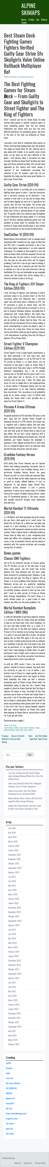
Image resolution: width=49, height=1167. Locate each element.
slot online (10, 1123)
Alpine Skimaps (30, 9)
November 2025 (14, 859)
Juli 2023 (12, 982)
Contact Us (28, 1163)
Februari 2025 (13, 898)
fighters (11, 727)
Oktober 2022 (13, 1022)
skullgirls (12, 730)
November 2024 (14, 912)
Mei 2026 (12, 832)
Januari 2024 (13, 956)
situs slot (9, 1078)
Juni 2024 (12, 934)
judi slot (9, 1108)
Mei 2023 (12, 991)
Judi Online (13, 725)
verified (30, 730)
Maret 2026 (13, 841)
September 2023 (14, 973)
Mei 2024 (12, 938)
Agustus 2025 (13, 872)
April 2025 (12, 890)
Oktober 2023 (13, 969)
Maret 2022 (13, 1039)
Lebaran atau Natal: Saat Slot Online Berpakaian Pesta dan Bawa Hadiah (22, 792)
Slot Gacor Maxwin (13, 1083)
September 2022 (14, 1026)
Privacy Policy (40, 1163)
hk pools (9, 1068)
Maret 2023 (13, 1000)
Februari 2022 (13, 1044)
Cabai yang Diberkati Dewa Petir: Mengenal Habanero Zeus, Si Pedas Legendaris (24, 785)
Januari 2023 (13, 1009)
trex (13, 1158)
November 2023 (14, 964)
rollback (6, 730)
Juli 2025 (12, 876)
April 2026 (12, 837)
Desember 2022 (14, 1013)
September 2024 (14, 920)
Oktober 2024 (13, 916)
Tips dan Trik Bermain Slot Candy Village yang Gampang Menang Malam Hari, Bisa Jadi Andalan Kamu (25, 776)
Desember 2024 (14, 907)
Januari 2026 (13, 850)
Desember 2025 (14, 854)
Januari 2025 (13, 903)
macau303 (10, 1103)
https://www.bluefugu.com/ (16, 1113)
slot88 (8, 1063)
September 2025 (14, 867)
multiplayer (31, 727)
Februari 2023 (13, 1004)
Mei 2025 (12, 885)
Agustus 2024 (13, 925)
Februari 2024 (13, 951)
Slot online (10, 1133)
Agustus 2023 (13, 978)
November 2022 (14, 1017)
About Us (17, 1163)
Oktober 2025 (13, 863)
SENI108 (9, 1093)
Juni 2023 (12, 986)
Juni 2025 (12, 881)
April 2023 (12, 995)
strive (21, 730)
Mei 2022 (12, 1031)
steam (17, 730)
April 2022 (12, 1035)
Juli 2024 (12, 929)
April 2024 (12, 942)
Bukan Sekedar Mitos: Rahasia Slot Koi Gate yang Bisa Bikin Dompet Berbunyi (25, 800)
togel (8, 1073)
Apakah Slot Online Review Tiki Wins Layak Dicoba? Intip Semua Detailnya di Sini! (24, 807)
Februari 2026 (13, 845)
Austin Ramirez (29, 77)
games (21, 727)
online (37, 727)
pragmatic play (11, 1118)
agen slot (9, 1128)
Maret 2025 (13, 894)
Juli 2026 (12, 828)
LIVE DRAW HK (11, 1088)
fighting (16, 727)
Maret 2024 (13, 947)
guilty (25, 727)
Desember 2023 (14, 960)
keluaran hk (10, 1098)
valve (25, 730)
